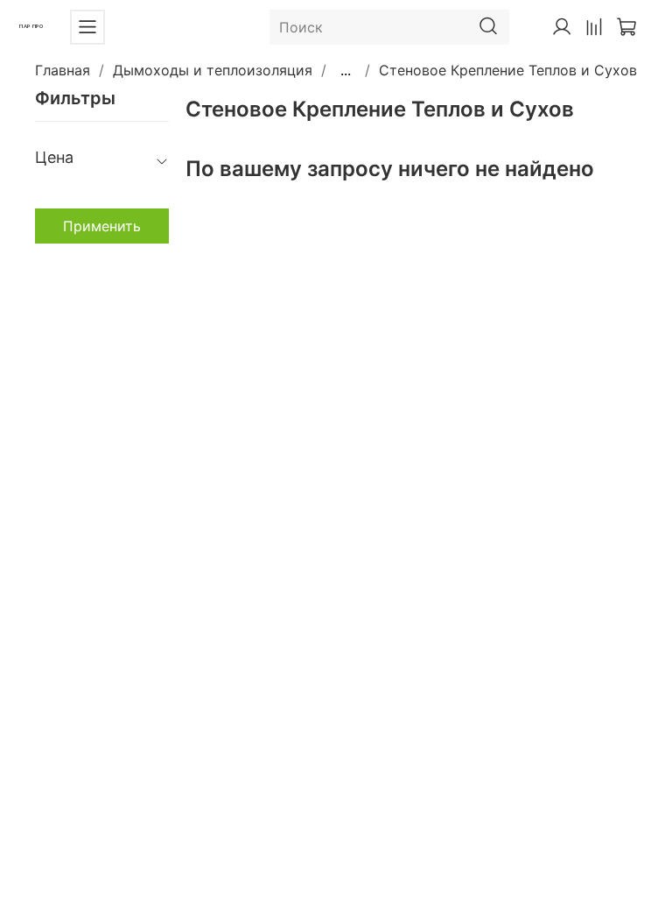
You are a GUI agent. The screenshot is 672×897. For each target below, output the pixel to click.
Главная (62, 70)
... (345, 70)
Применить (102, 226)
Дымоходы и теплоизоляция (212, 70)
